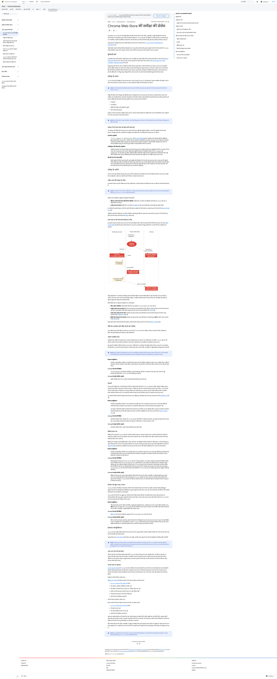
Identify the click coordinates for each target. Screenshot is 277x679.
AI (33, 9)
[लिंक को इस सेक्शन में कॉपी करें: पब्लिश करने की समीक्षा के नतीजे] (126, 180)
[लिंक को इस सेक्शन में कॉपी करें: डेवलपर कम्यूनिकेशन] (123, 528)
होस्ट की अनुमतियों (139, 138)
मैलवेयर (127, 215)
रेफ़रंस (37, 9)
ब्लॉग (37, 1)
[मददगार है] (166, 22)
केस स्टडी (31, 1)
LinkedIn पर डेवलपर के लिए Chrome (199, 667)
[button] (8, 20)
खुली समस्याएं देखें (24, 665)
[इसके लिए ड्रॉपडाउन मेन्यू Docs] (26, 2)
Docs (23, 1)
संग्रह (107, 667)
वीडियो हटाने (113, 514)
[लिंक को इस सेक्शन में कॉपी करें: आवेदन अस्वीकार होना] (121, 337)
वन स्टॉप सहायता (119, 537)
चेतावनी (151, 310)
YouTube (194, 665)
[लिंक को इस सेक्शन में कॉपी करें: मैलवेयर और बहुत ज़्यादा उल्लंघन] (126, 485)
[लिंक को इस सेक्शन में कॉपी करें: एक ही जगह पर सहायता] (122, 565)
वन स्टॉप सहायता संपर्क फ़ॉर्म (114, 568)
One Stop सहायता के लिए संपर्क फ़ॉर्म (119, 583)
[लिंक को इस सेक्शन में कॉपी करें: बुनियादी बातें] (117, 54)
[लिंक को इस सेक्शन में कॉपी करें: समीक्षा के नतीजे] (120, 170)
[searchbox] (10, 14)
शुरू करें (11, 9)
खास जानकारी (5, 9)
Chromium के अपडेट (110, 663)
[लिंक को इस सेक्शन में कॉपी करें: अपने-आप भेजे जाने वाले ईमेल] (125, 551)
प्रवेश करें (273, 1)
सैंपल (44, 9)
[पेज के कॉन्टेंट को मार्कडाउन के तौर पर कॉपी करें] (114, 30)
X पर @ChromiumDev (196, 663)
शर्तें (21, 676)
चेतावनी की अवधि (111, 446)
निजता (25, 676)
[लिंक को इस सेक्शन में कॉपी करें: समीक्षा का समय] (119, 76)
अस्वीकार (136, 205)
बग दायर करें (23, 663)
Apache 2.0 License (162, 649)
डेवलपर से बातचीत (154, 322)
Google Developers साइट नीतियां (125, 651)
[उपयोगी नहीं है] (168, 22)
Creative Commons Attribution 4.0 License (138, 649)
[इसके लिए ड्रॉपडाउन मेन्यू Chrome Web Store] (59, 9)
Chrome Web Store (52, 9)
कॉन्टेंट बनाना (18, 9)
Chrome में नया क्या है (45, 1)
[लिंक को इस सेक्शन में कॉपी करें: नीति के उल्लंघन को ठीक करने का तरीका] (136, 326)
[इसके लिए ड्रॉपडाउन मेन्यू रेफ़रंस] (40, 9)
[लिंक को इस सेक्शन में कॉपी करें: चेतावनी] (113, 383)
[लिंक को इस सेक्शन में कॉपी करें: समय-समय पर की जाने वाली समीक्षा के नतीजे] (133, 220)
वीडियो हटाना (121, 314)
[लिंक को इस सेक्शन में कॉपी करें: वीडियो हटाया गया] (118, 431)
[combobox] (247, 1)
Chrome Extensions (14, 6)
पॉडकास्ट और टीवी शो (110, 670)
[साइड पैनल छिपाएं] (17, 676)
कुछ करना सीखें (27, 9)
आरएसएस (193, 670)
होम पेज (109, 21)
